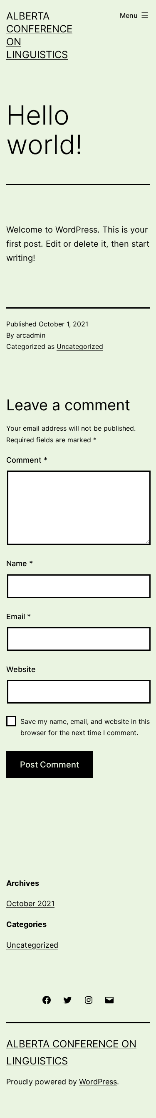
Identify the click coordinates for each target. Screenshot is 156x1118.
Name (19, 563)
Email (18, 616)
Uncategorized (80, 346)
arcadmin (30, 335)
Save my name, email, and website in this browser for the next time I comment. (85, 727)
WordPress (98, 1081)
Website (21, 669)
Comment (26, 460)
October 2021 (30, 903)
